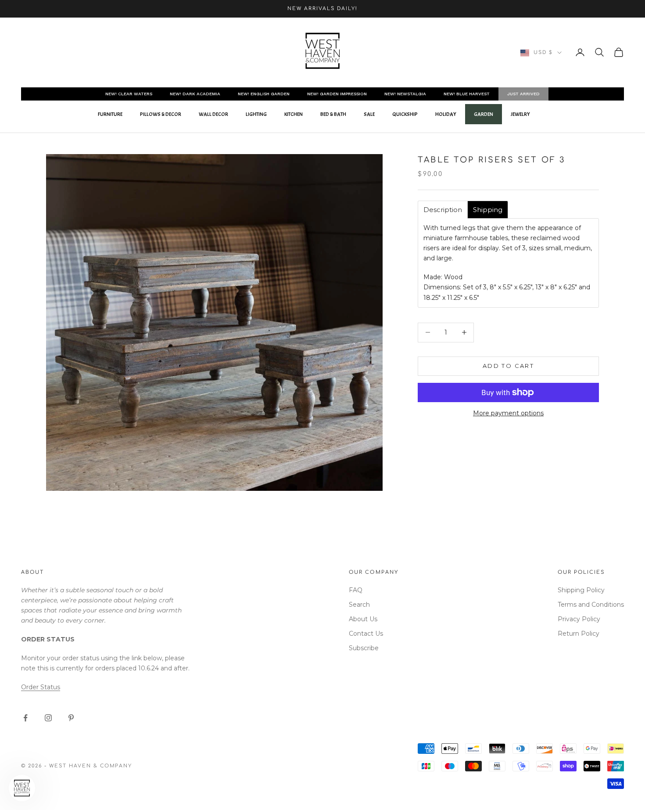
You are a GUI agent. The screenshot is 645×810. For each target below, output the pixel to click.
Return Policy (578, 633)
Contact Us (366, 633)
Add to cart (508, 365)
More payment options (508, 413)
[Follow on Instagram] (48, 717)
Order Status (40, 687)
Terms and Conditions (591, 604)
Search (359, 604)
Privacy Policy (579, 619)
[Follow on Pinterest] (71, 717)
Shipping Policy (581, 590)
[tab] (443, 210)
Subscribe (364, 648)
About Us (363, 619)
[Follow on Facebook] (25, 717)
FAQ (355, 590)
